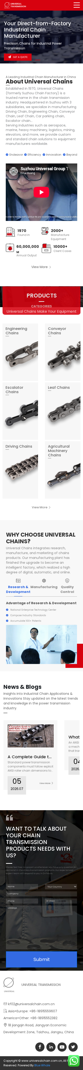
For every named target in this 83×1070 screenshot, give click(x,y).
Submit (41, 959)
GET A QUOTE (20, 57)
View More (40, 267)
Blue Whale (42, 1065)
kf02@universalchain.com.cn (31, 1004)
